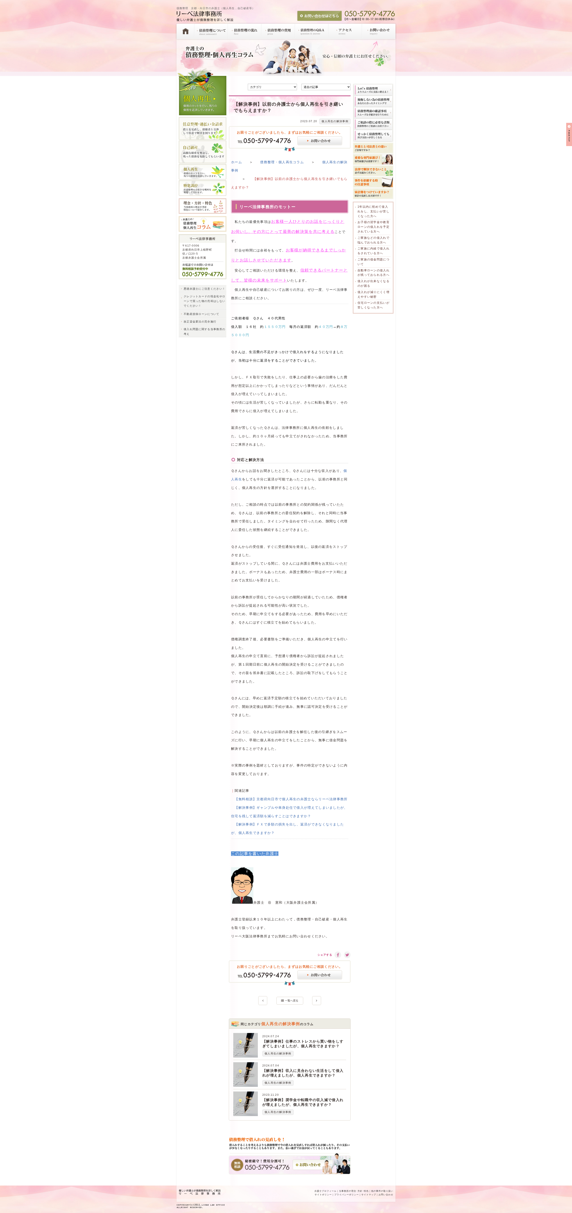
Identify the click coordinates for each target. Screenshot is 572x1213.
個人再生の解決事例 (335, 121)
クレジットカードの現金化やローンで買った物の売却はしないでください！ (204, 301)
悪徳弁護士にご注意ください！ (204, 288)
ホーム (236, 162)
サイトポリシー (323, 1194)
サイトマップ (368, 1194)
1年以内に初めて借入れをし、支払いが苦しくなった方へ (373, 211)
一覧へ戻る (291, 1000)
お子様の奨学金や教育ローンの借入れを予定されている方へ (373, 226)
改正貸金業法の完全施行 (200, 321)
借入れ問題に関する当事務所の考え (204, 331)
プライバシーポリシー (346, 1194)
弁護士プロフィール (325, 1191)
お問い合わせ (386, 1194)
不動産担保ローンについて (201, 314)
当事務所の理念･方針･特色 (354, 1191)
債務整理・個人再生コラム (282, 162)
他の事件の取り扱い (382, 1191)
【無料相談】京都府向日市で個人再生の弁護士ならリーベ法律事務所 (291, 799)
